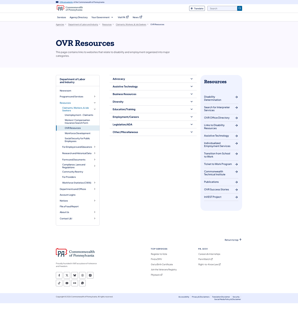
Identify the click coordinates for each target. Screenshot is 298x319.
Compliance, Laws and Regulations (73, 166)
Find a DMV (156, 259)
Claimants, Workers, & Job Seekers (75, 109)
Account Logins (67, 194)
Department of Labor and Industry (72, 81)
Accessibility (183, 297)
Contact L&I (66, 218)
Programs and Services (71, 96)
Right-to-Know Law (208, 264)
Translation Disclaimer (221, 297)
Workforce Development (77, 133)
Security (236, 297)
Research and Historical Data (76, 153)
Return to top (231, 240)
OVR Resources (73, 127)
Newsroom (65, 90)
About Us (64, 212)
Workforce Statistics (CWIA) (76, 182)
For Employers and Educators (77, 147)
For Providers (69, 176)
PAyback (155, 274)
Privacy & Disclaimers (201, 297)
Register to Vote (159, 254)
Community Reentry (72, 171)
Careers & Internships (209, 254)
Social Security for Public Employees (77, 139)
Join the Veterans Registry (164, 269)
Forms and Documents (73, 159)
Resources (65, 103)
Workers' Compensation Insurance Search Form (77, 121)
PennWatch (204, 259)
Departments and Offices (73, 189)
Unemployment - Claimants (79, 114)
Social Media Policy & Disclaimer (227, 299)
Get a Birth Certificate (162, 264)
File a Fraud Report (69, 206)
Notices (64, 200)
